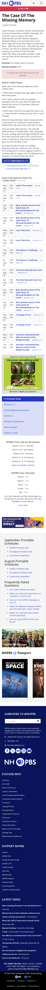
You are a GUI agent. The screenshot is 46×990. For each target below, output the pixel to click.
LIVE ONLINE (18, 499)
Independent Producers (10, 814)
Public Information (8, 825)
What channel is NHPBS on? (12, 836)
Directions (10, 986)
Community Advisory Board (12, 799)
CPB (29, 976)
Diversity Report (8, 810)
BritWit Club (6, 856)
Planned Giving (7, 882)
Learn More (23, 505)
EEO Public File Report (16, 966)
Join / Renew (21, 986)
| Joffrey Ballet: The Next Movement (18, 932)
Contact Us (8, 416)
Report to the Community (11, 829)
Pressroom (6, 818)
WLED (31, 963)
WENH (24, 963)
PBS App (37, 499)
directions (35, 737)
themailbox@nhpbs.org (15, 745)
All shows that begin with (19, 168)
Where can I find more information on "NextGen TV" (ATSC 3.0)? (25, 594)
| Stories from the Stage (18, 928)
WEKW (39, 963)
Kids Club (5, 871)
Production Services (9, 821)
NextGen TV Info (11, 433)
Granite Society (7, 867)
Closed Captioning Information (16, 410)
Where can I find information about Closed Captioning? (24, 614)
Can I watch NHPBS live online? (22, 589)
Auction (5, 852)
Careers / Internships (9, 791)
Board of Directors (9, 788)
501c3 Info (6, 784)
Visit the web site (16, 161)
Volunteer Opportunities (11, 890)
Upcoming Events (8, 886)
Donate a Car (7, 863)
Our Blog (5, 780)
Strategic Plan (7, 833)
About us (21, 981)
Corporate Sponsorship (10, 860)
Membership (6, 875)
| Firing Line (15, 958)
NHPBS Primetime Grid (19, 548)
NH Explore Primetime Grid (21, 551)
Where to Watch (10, 427)
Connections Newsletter (20, 555)
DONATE (22, 8)
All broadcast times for (23, 166)
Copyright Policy (8, 806)
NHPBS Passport (8, 878)
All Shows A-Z (9, 404)
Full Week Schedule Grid (14, 421)
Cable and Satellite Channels (23, 465)
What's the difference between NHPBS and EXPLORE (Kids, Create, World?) (25, 607)
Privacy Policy (33, 986)
